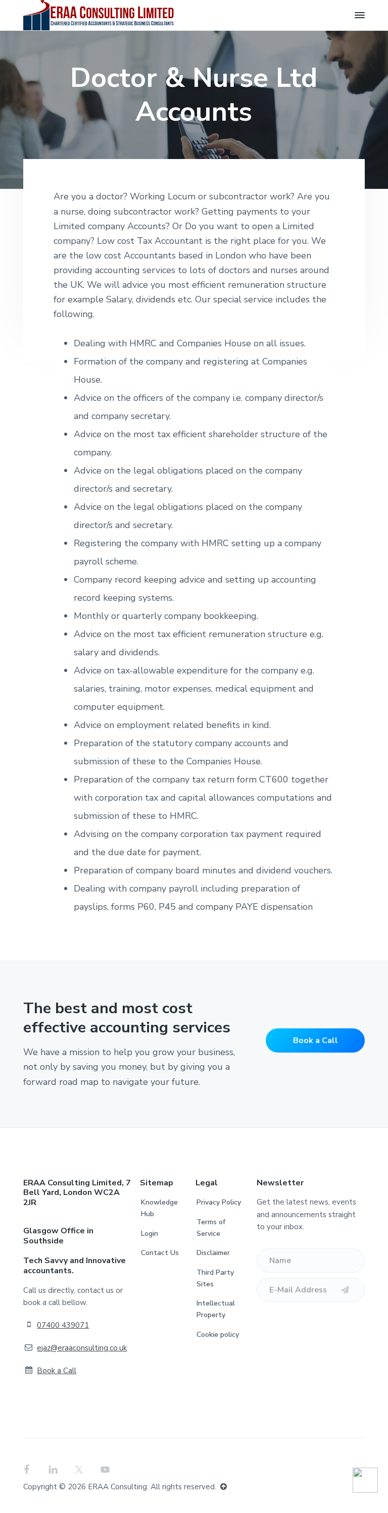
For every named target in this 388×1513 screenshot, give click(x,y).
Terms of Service (211, 1227)
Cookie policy (218, 1334)
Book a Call (315, 1040)
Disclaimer (213, 1253)
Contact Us (160, 1253)
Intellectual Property (216, 1309)
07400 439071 (63, 1325)
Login (149, 1233)
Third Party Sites (215, 1278)
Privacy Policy (219, 1202)
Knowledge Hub (159, 1208)
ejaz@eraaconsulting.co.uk (82, 1348)
